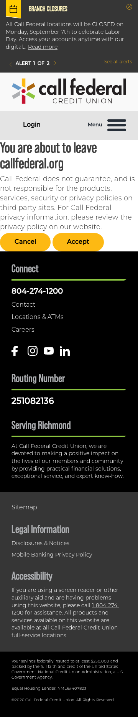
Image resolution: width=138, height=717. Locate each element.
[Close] (129, 7)
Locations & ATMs (38, 317)
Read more (43, 47)
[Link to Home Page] (69, 92)
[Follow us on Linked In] (65, 353)
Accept (78, 242)
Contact (23, 305)
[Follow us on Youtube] (49, 353)
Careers (23, 330)
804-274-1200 (37, 292)
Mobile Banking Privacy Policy (52, 555)
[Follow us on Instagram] (33, 353)
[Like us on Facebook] (16, 353)
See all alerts (118, 62)
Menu (95, 124)
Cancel (25, 242)
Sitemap (24, 508)
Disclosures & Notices (40, 544)
